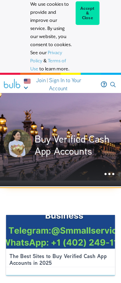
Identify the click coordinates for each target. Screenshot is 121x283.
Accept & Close (87, 13)
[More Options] (109, 174)
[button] (113, 85)
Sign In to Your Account (65, 84)
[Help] (104, 85)
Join (41, 80)
